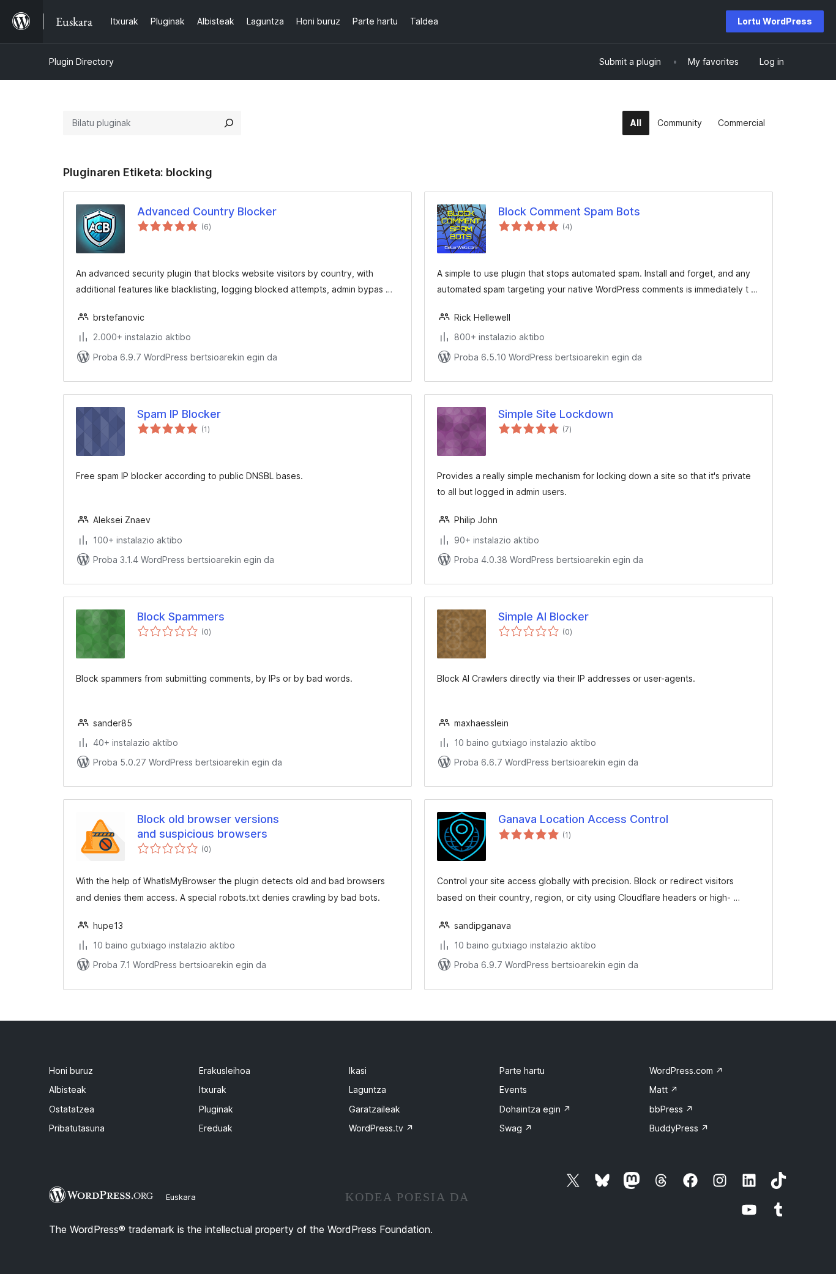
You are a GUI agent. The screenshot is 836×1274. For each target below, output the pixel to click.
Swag (515, 1128)
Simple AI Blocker (543, 616)
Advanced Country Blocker (207, 211)
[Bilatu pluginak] (229, 123)
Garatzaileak (374, 1109)
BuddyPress (679, 1128)
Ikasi (358, 1070)
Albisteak (67, 1089)
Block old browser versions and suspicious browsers (208, 826)
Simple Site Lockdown (555, 414)
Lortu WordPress (774, 21)
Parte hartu (522, 1070)
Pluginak (216, 1109)
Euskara (181, 1197)
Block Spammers (181, 616)
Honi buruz (71, 1070)
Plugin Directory (81, 61)
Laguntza (367, 1089)
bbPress (671, 1109)
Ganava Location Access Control (583, 819)
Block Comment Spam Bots (569, 211)
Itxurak (212, 1089)
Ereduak (216, 1128)
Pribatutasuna (77, 1128)
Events (513, 1089)
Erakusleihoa (224, 1070)
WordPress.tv (381, 1128)
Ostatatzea (71, 1109)
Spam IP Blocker (179, 414)
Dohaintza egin (535, 1109)
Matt (663, 1089)
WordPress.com (686, 1070)
